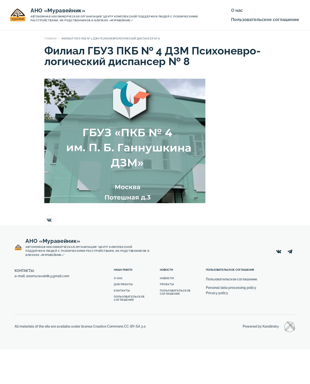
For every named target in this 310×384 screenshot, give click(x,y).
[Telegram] (289, 251)
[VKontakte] (278, 251)
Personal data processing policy (231, 288)
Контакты (122, 290)
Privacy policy (217, 293)
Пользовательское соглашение (265, 19)
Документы (123, 284)
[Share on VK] (49, 220)
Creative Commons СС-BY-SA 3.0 (119, 326)
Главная (50, 38)
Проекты (167, 284)
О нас (237, 10)
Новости (167, 278)
